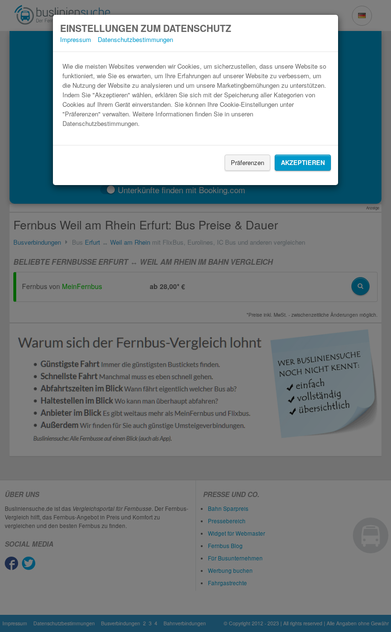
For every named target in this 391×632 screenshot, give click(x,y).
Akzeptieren (303, 162)
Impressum (75, 39)
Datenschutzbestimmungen (135, 39)
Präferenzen (247, 162)
